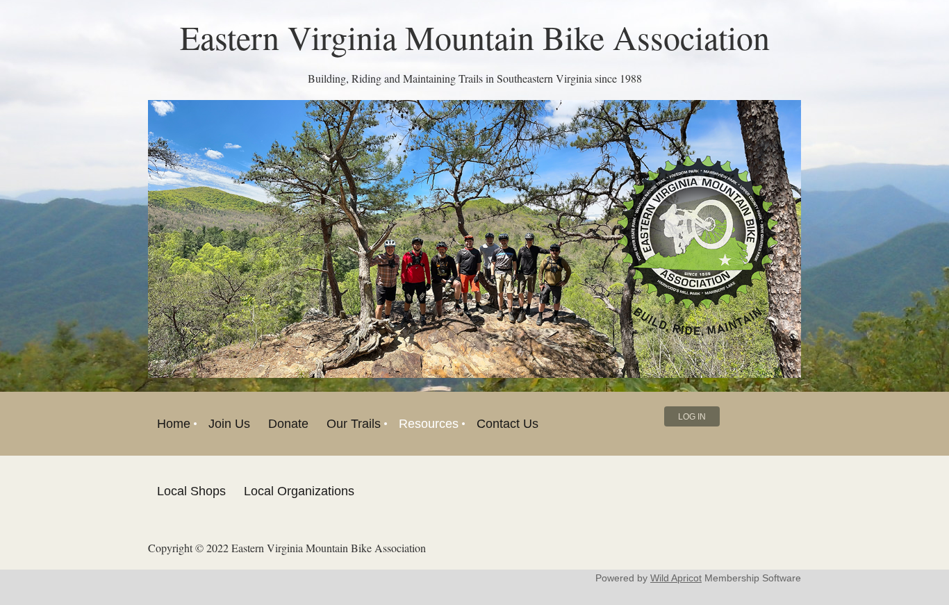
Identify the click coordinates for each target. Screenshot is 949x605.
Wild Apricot (676, 577)
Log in (692, 417)
